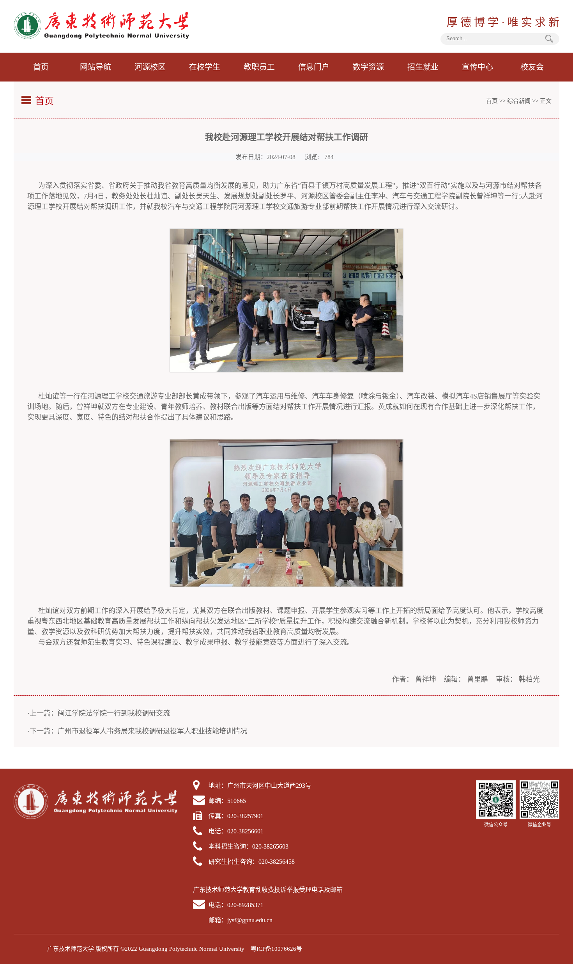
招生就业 (423, 67)
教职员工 (259, 67)
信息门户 (313, 67)
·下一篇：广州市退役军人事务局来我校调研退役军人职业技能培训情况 (137, 731)
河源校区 (150, 67)
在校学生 (204, 67)
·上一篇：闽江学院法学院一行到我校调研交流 (98, 713)
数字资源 (368, 67)
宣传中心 (477, 67)
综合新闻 (519, 101)
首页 (41, 67)
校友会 (532, 67)
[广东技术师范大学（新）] (101, 37)
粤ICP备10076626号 (276, 949)
